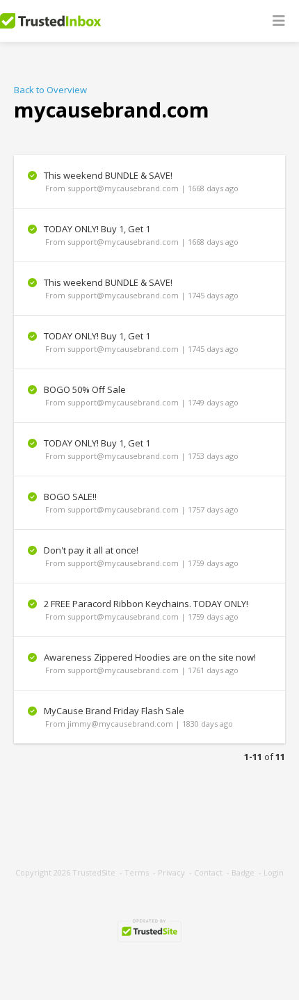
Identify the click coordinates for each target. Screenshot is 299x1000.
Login (274, 872)
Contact (208, 872)
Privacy (171, 872)
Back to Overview (50, 89)
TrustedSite (93, 872)
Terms (136, 872)
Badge (243, 872)
